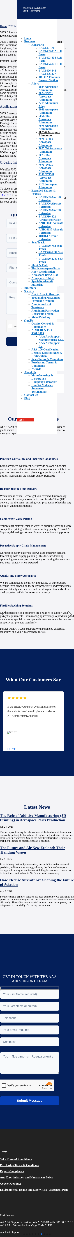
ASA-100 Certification (45, 349)
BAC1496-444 (47, 70)
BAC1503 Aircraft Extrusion (50, 199)
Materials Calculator (35, 7)
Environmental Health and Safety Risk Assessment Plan (34, 1189)
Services (29, 291)
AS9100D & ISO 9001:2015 (41, 331)
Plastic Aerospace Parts (45, 268)
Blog (27, 398)
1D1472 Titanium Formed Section (49, 78)
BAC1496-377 (47, 73)
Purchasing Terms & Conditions (44, 364)
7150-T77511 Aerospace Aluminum (46, 177)
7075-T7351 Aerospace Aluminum (46, 142)
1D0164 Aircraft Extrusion (48, 237)
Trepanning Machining (45, 297)
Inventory (30, 287)
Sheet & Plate (39, 265)
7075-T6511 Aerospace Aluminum (46, 168)
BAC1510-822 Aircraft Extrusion (50, 218)
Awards (36, 368)
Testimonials (39, 391)
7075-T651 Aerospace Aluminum (45, 158)
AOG (22, 419)
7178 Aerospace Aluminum (48, 186)
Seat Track (38, 242)
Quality (28, 320)
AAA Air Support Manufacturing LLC (51, 338)
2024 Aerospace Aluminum (48, 88)
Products (29, 41)
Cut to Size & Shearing (45, 294)
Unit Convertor (32, 10)
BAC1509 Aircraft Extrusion (50, 211)
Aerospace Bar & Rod (45, 274)
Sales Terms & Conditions (47, 359)
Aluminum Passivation (45, 310)
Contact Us (31, 394)
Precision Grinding (42, 300)
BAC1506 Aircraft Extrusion (50, 205)
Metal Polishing (40, 317)
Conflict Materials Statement (42, 387)
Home (27, 38)
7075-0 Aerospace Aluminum (49, 134)
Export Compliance (12, 1171)
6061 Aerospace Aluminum (48, 111)
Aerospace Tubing (42, 278)
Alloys (35, 83)
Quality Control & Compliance (42, 325)
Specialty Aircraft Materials (42, 283)
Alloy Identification (43, 271)
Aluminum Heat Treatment (41, 306)
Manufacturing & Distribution (42, 377)
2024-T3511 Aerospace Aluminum (46, 96)
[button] (24, 1234)
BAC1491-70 (46, 47)
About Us (30, 372)
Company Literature (44, 381)
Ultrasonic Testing (42, 313)
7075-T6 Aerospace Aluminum (50, 150)
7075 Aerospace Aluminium (48, 127)
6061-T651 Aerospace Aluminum (45, 119)
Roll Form (37, 44)
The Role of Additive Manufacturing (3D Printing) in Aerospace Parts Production (33, 817)
